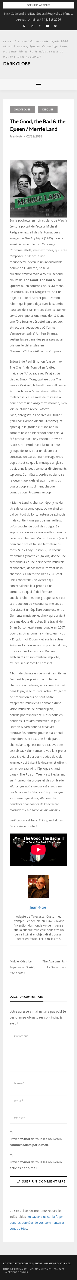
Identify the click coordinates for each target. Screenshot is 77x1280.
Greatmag (50, 1263)
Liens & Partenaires (15, 1269)
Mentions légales (41, 1269)
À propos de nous (16, 1272)
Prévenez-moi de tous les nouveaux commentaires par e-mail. (36, 1142)
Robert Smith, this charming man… (38, 13)
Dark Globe (16, 63)
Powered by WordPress (18, 1263)
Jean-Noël (16, 136)
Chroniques (22, 109)
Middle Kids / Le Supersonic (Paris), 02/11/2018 (22, 967)
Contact (59, 1269)
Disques (47, 109)
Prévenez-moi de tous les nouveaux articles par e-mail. (36, 1165)
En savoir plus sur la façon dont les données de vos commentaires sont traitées (37, 1223)
